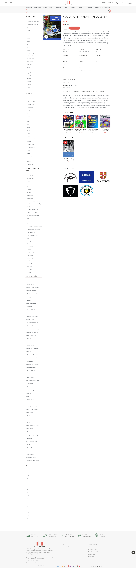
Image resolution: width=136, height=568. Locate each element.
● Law (27, 387)
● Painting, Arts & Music (32, 409)
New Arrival (29, 7)
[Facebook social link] (67, 80)
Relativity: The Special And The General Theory (68, 131)
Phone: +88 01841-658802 (33, 560)
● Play (27, 419)
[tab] (67, 91)
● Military (28, 396)
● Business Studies (31, 303)
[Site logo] (68, 2)
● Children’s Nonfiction (32, 316)
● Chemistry (29, 306)
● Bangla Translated (31, 290)
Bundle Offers (37, 7)
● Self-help (29, 451)
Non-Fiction (58, 7)
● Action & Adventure (31, 281)
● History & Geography (31, 371)
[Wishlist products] (122, 2)
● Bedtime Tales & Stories (32, 293)
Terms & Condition (92, 544)
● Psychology (29, 428)
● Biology (28, 300)
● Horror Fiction (30, 377)
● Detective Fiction (30, 326)
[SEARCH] (109, 11)
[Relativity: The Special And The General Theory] (68, 121)
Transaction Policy (92, 559)
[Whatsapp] (133, 552)
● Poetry (28, 422)
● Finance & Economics (32, 358)
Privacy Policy (91, 547)
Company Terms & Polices (95, 542)
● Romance (29, 438)
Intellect (90, 7)
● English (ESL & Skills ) (32, 332)
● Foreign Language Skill (32, 354)
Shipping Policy (91, 554)
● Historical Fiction (31, 367)
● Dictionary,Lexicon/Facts (32, 329)
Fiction (50, 7)
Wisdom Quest (97, 7)
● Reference (29, 431)
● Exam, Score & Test (31, 342)
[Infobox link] (33, 535)
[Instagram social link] (95, 566)
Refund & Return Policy (93, 551)
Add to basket (74, 28)
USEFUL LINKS (66, 542)
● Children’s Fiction (31, 310)
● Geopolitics (29, 361)
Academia (72, 7)
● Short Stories (30, 454)
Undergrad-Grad (81, 7)
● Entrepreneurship (31, 335)
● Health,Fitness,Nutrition (32, 364)
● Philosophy (29, 412)
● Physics (28, 415)
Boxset (45, 7)
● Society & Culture (31, 457)
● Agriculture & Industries (32, 287)
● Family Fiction (30, 345)
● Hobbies (28, 374)
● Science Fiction (30, 448)
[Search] (119, 2)
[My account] (117, 2)
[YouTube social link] (97, 566)
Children (65, 7)
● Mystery (28, 403)
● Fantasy (28, 351)
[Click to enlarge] (46, 37)
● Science (28, 444)
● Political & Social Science (32, 425)
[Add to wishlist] (63, 76)
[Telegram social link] (74, 80)
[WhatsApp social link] (102, 566)
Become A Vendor (66, 547)
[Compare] (63, 73)
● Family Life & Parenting (32, 348)
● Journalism (29, 383)
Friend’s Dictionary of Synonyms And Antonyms (105, 131)
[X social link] (69, 80)
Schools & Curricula (72, 85)
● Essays (28, 338)
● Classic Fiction (30, 319)
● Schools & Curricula (31, 441)
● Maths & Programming (32, 390)
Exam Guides (107, 7)
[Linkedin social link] (72, 80)
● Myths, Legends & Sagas (32, 406)
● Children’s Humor (31, 313)
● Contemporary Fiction (32, 322)
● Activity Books (30, 284)
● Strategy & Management (32, 460)
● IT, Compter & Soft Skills (32, 380)
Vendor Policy (91, 556)
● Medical (28, 393)
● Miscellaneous (30, 399)
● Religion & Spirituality (32, 435)
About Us (64, 544)
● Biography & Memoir (31, 297)
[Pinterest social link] (71, 80)
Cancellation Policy (92, 549)
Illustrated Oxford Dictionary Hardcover (80, 131)
